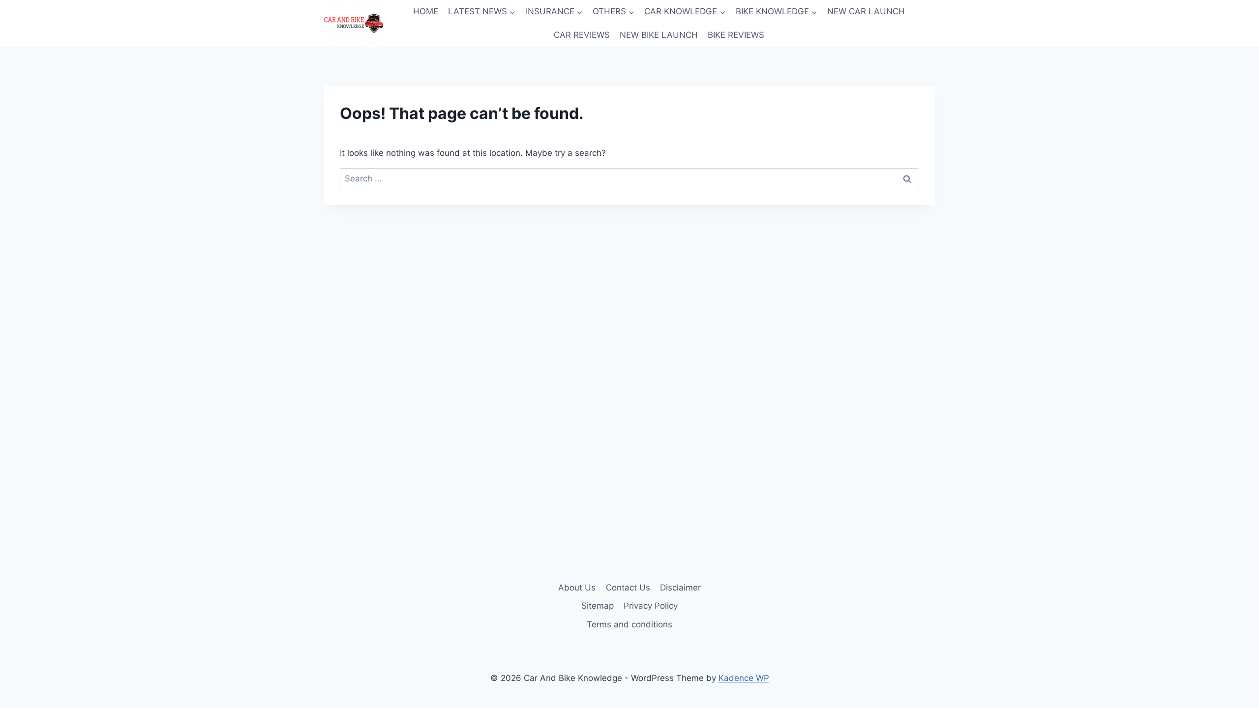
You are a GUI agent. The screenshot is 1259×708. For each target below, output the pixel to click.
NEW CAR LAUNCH (866, 11)
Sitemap (597, 606)
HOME (425, 11)
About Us (577, 587)
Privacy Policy (651, 606)
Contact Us (628, 587)
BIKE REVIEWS (736, 35)
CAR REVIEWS (582, 35)
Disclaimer (680, 587)
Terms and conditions (629, 624)
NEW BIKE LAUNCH (659, 35)
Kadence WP (744, 678)
